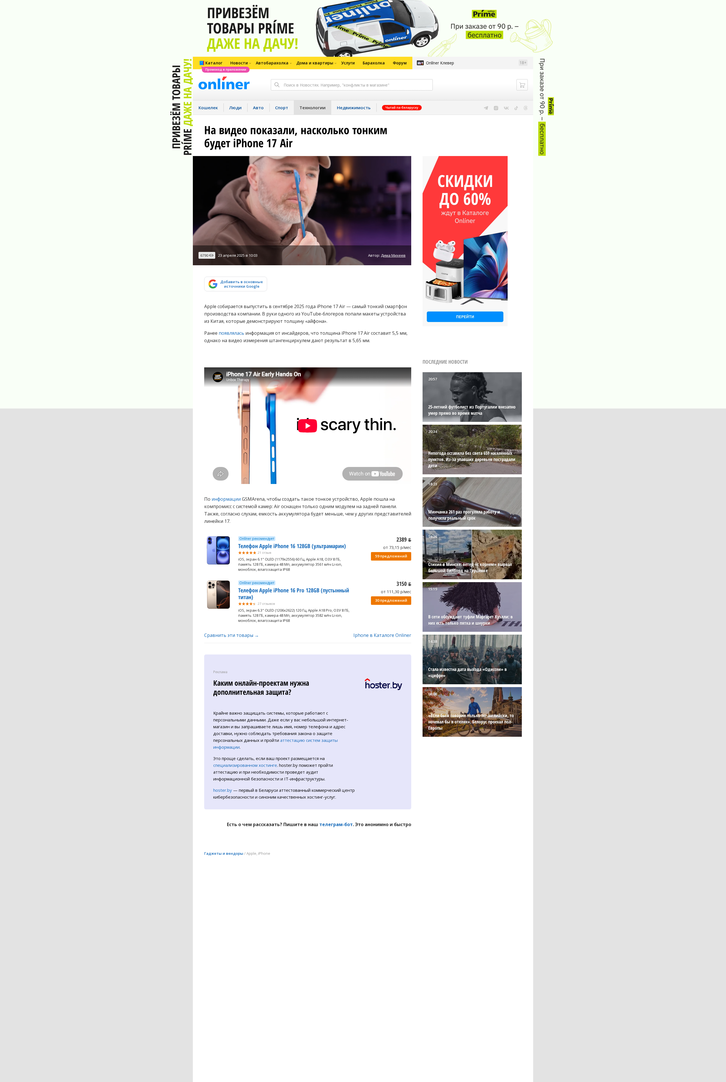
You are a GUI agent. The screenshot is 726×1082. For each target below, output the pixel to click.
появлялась (231, 333)
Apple (251, 853)
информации (226, 499)
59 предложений (391, 556)
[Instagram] (496, 107)
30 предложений (391, 600)
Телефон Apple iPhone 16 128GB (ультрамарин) (292, 546)
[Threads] (525, 107)
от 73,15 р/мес (397, 547)
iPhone (264, 853)
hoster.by (222, 790)
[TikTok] (516, 107)
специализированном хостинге (245, 765)
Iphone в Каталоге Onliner (382, 635)
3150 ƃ (403, 584)
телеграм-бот (336, 824)
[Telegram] (486, 107)
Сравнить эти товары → (231, 635)
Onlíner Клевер (440, 63)
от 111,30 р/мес (396, 591)
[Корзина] (522, 84)
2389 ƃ (403, 539)
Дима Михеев (393, 255)
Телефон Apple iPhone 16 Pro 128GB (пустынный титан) (293, 593)
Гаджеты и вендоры (223, 853)
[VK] (506, 107)
